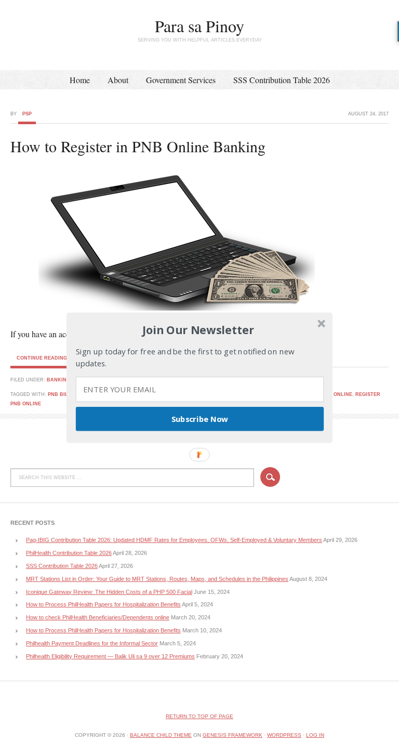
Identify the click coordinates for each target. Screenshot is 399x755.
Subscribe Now (200, 418)
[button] (198, 330)
